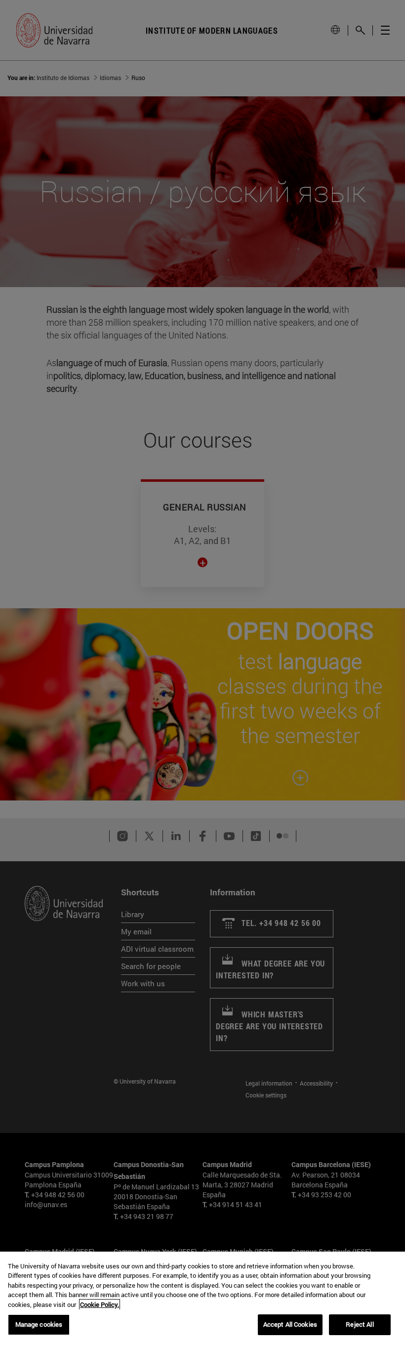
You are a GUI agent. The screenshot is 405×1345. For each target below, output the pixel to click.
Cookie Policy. (99, 1304)
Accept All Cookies (290, 1324)
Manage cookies (39, 1324)
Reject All (359, 1324)
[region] (202, 1298)
